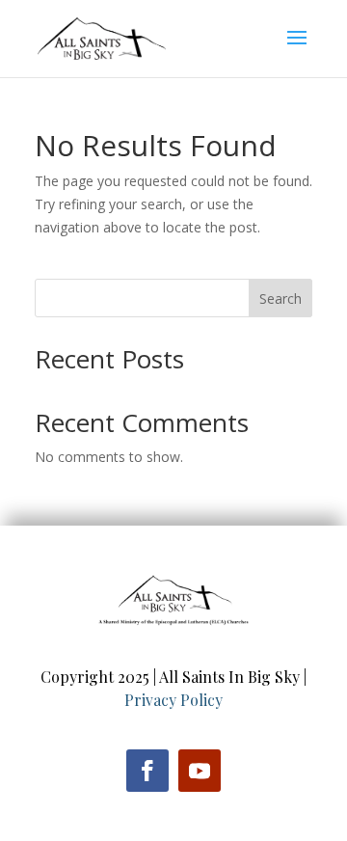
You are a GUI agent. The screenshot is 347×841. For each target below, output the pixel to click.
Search (280, 298)
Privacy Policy (173, 700)
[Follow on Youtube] (199, 770)
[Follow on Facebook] (147, 770)
